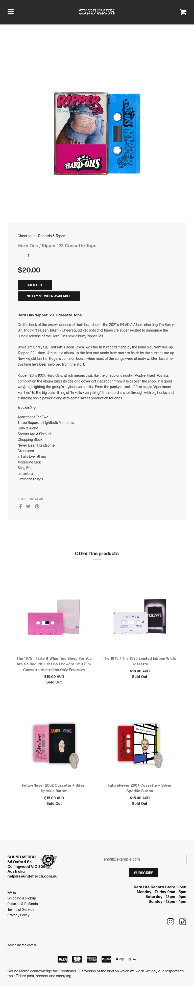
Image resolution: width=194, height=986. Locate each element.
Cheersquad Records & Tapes (41, 236)
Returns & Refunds (23, 904)
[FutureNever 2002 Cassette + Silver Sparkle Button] (54, 740)
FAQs (12, 893)
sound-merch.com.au (23, 945)
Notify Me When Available (49, 296)
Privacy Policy (19, 915)
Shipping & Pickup (22, 898)
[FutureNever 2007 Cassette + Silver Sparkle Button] (140, 740)
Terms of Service (21, 910)
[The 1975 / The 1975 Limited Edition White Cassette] (140, 613)
